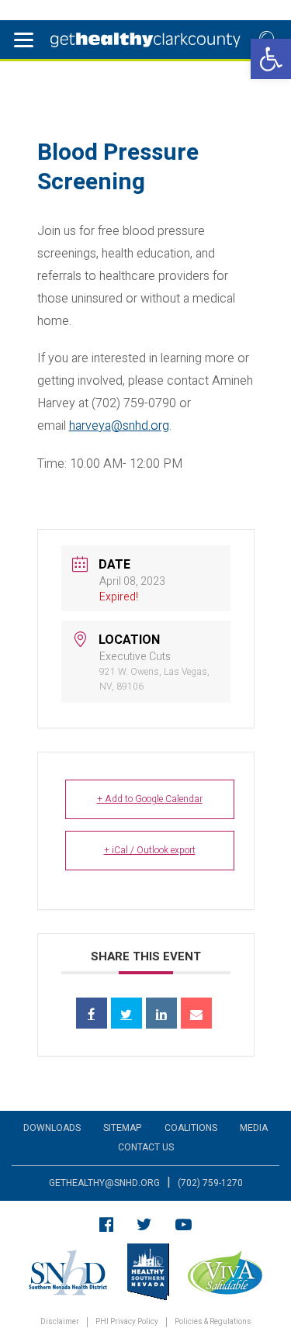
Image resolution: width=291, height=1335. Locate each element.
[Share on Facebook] (91, 1013)
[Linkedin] (161, 1013)
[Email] (196, 1013)
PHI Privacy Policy (126, 1322)
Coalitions (191, 1128)
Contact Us (146, 1147)
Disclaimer (59, 1322)
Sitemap (122, 1128)
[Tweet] (126, 1013)
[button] (271, 59)
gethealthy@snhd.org (104, 1183)
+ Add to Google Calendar (150, 799)
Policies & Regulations (213, 1322)
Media (254, 1128)
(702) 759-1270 (210, 1183)
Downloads (52, 1128)
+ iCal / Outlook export (150, 850)
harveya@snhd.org (119, 426)
